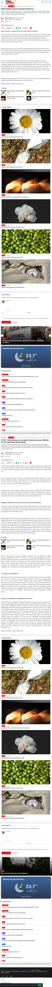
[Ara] (43, 2)
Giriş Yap (15, 322)
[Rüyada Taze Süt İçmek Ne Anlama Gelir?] (39, 92)
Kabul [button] (40, 985)
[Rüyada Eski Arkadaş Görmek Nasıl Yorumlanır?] (26, 392)
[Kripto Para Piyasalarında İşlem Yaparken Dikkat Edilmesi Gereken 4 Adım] (26, 375)
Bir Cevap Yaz (6, 294)
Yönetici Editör (8, 18)
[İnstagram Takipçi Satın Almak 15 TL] (26, 420)
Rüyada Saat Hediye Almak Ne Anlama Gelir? (13, 287)
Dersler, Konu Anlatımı (36, 970)
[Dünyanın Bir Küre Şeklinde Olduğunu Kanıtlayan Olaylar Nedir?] (26, 398)
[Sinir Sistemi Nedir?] (26, 414)
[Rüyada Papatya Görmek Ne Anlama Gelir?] (13, 92)
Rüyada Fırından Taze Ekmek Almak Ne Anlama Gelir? (15, 197)
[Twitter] (7, 976)
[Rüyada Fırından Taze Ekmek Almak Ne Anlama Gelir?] (13, 98)
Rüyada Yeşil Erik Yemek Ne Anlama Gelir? (12, 257)
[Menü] (2, 2)
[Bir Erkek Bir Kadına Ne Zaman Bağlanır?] (26, 866)
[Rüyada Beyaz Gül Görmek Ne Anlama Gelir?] (39, 98)
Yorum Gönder (6, 322)
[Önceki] (2, 336)
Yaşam (3, 135)
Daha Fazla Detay (26, 365)
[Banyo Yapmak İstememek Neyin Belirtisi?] (26, 426)
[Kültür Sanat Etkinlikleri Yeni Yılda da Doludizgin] (26, 381)
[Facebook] (2, 976)
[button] (14, 6)
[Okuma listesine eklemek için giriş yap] (31, 28)
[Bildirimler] (49, 2)
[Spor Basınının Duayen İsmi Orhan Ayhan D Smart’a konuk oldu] (26, 386)
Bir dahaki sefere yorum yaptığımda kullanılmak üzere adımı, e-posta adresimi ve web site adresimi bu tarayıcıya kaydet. (26, 318)
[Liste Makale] (11, 2)
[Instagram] (11, 976)
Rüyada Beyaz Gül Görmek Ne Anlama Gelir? (13, 227)
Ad (3, 312)
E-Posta (29, 312)
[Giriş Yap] (46, 2)
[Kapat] (50, 979)
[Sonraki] (50, 336)
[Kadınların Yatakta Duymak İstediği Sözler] (26, 403)
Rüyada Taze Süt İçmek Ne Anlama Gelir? (12, 167)
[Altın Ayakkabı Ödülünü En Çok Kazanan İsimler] (26, 335)
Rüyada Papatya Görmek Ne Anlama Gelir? (12, 137)
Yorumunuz (8, 300)
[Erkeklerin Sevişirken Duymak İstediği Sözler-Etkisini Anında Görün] (26, 409)
